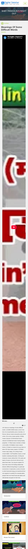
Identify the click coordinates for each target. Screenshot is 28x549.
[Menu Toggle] (25, 3)
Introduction (7, 496)
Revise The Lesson (9, 537)
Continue (6, 516)
